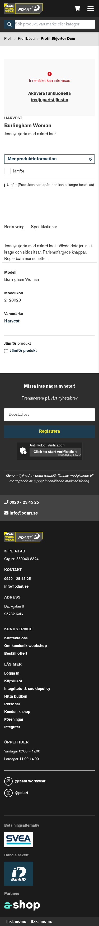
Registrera (49, 431)
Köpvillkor (13, 681)
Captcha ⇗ (69, 455)
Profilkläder (26, 39)
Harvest (12, 321)
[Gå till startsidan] (23, 8)
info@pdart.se (24, 513)
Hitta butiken (15, 696)
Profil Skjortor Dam (58, 39)
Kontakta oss (15, 638)
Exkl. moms (41, 922)
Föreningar (13, 719)
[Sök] (9, 24)
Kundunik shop (17, 712)
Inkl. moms (16, 922)
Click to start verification (55, 452)
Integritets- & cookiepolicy (27, 689)
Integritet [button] (12, 727)
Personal (12, 704)
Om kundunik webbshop (25, 646)
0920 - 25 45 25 (24, 502)
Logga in (11, 673)
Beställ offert (15, 653)
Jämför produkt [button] (23, 351)
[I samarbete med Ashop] (22, 905)
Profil (8, 39)
